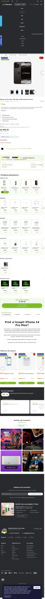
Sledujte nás (21, 425)
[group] (26, 367)
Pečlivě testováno (30, 547)
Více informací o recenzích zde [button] (20, 158)
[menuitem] (22, 8)
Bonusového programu (14, 136)
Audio (2, 553)
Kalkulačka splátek (4, 132)
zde (28, 593)
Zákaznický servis (15, 548)
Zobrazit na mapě (29, 506)
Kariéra (13, 550)
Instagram (18, 537)
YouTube (31, 537)
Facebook (11, 537)
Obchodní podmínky (30, 555)
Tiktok (25, 537)
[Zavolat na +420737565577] (14, 1)
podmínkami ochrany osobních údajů (27, 497)
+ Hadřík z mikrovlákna (14, 148)
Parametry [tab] (17, 312)
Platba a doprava (30, 550)
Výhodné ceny (29, 548)
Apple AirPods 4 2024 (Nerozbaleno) (26, 372)
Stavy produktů (15, 555)
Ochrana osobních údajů (31, 557)
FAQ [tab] (38, 312)
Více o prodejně (20, 515)
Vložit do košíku (22, 304)
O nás (13, 545)
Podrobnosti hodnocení (14, 100)
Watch (2, 550)
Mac (2, 548)
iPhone (2, 545)
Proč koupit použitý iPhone (32, 553)
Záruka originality (30, 545)
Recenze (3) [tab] (28, 312)
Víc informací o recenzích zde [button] (8, 397)
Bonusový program (15, 558)
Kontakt (13, 547)
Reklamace (14, 552)
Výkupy (13, 553)
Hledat (23, 4)
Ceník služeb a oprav (30, 552)
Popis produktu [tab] (7, 313)
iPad (2, 547)
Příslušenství (3, 552)
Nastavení (7, 596)
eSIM (13, 557)
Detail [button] (26, 381)
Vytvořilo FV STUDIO (22, 583)
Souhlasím (36, 587)
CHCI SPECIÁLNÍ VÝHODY (35, 493)
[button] (42, 72)
